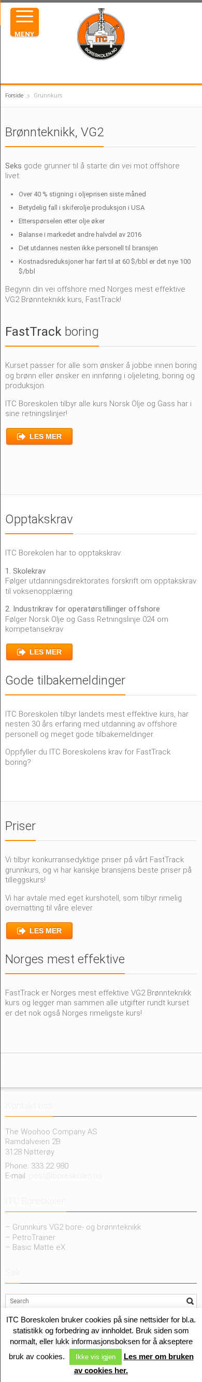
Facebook (77, 71)
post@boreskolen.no (65, 1175)
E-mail (127, 71)
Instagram (94, 71)
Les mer (46, 436)
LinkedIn (111, 71)
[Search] (190, 1301)
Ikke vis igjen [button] (96, 1357)
